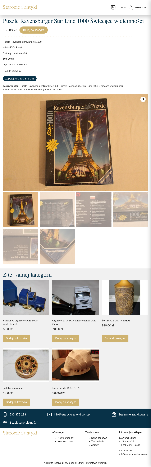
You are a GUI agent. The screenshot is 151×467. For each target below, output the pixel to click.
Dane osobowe (99, 438)
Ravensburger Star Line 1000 (46, 89)
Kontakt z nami (65, 441)
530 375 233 (125, 450)
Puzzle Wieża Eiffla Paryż (16, 89)
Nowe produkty (65, 438)
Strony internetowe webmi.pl (92, 463)
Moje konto (141, 7)
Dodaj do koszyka (33, 30)
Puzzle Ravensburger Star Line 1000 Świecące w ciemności (91, 86)
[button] (75, 7)
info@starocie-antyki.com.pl (133, 454)
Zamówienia (97, 441)
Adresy (95, 445)
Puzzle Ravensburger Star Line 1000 (39, 86)
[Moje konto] (130, 7)
